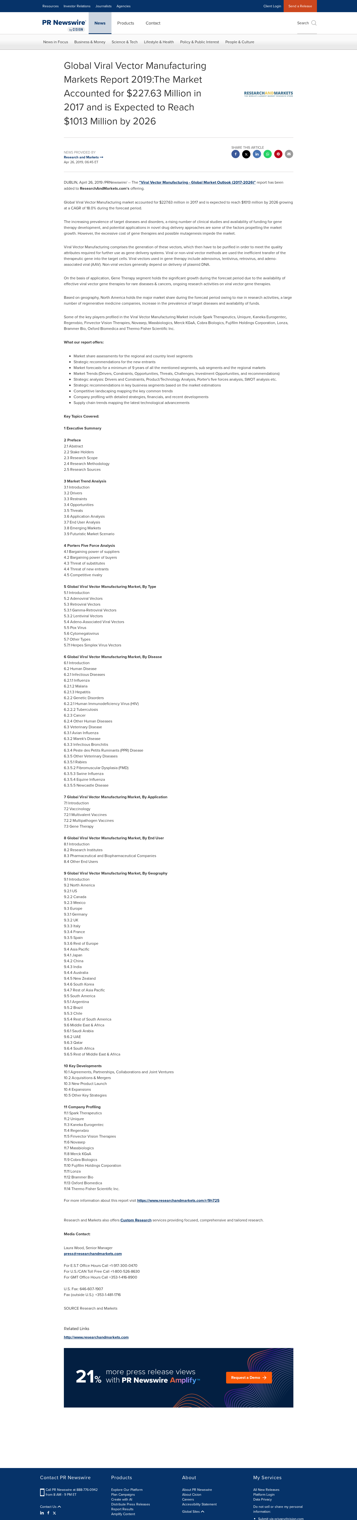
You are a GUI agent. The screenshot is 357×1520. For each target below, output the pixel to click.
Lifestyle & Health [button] (159, 41)
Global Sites (191, 1511)
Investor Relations (77, 6)
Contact (153, 23)
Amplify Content (123, 1513)
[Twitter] (54, 1512)
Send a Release (300, 6)
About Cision (191, 1494)
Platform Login (264, 1494)
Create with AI (121, 1499)
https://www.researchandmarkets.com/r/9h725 (178, 1200)
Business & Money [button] (89, 41)
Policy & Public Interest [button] (199, 41)
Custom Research (136, 1220)
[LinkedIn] (42, 1512)
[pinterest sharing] (278, 154)
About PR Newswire (197, 1489)
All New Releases (266, 1489)
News (100, 23)
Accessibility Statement (199, 1504)
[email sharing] (289, 154)
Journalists (103, 6)
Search (303, 23)
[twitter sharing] (246, 155)
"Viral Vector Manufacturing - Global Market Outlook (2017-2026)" (197, 182)
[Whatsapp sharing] (268, 154)
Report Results (122, 1509)
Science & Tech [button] (125, 41)
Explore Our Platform (127, 1489)
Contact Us (49, 1506)
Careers (188, 1499)
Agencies (124, 6)
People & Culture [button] (239, 41)
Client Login (272, 6)
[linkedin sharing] (257, 154)
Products (125, 23)
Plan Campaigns (123, 1494)
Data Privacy (262, 1499)
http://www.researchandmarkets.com (96, 1337)
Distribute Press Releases (130, 1504)
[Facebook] (48, 1512)
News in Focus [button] (55, 41)
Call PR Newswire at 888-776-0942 (72, 1489)
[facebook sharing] (235, 154)
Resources (50, 6)
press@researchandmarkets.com (93, 1253)
